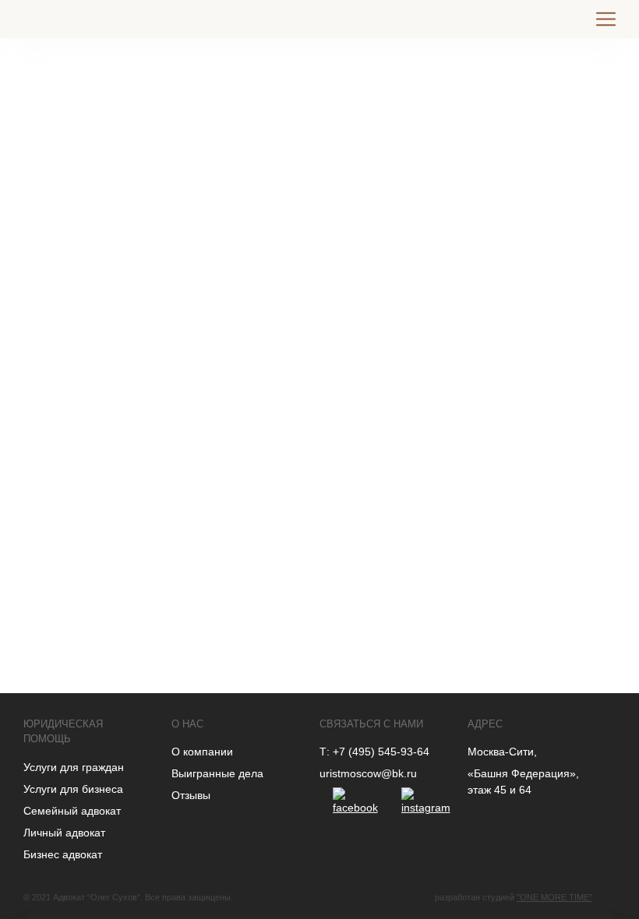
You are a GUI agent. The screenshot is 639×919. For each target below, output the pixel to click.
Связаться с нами (371, 724)
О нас (187, 724)
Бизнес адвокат (62, 854)
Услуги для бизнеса (73, 789)
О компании (202, 751)
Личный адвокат (64, 832)
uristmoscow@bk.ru (368, 773)
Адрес (485, 724)
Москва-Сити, (502, 751)
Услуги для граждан (73, 767)
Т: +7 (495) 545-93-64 (374, 751)
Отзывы (190, 795)
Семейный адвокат (72, 811)
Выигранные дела (217, 773)
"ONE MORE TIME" (554, 897)
